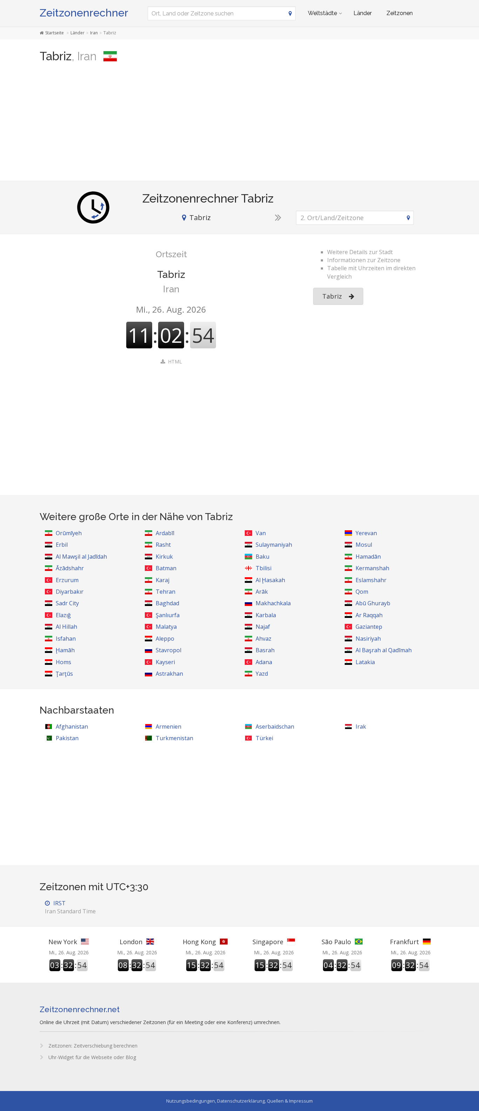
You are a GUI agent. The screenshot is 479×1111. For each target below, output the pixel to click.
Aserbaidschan (275, 726)
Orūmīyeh (69, 533)
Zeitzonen (399, 13)
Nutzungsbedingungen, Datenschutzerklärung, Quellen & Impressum (239, 1101)
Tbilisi (263, 568)
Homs (63, 662)
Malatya (166, 627)
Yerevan (366, 533)
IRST (70, 907)
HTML (175, 361)
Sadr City (67, 603)
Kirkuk (164, 556)
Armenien (168, 726)
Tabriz (332, 296)
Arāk (262, 591)
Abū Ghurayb (373, 603)
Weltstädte (322, 13)
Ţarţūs (64, 673)
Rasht (163, 544)
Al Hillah (66, 627)
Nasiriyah (368, 638)
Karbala (266, 615)
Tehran (165, 591)
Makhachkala (273, 603)
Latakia (365, 662)
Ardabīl (165, 533)
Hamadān (368, 556)
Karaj (162, 580)
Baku (262, 556)
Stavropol (168, 650)
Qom (362, 591)
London (131, 942)
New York (62, 942)
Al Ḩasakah (270, 580)
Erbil (62, 544)
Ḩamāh (65, 650)
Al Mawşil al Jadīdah (81, 556)
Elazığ (63, 615)
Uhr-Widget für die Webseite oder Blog (91, 1057)
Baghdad (167, 603)
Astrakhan (169, 673)
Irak (361, 726)
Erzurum (67, 580)
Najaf (263, 627)
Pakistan (67, 738)
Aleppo (165, 638)
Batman (166, 568)
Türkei (264, 738)
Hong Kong (199, 942)
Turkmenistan (174, 738)
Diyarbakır (69, 591)
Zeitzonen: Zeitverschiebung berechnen (92, 1045)
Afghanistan (72, 726)
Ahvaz (263, 638)
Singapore (267, 942)
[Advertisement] (239, 125)
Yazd (262, 673)
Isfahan (66, 638)
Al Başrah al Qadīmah (384, 650)
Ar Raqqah (369, 615)
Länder (362, 13)
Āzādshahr (70, 568)
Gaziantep (369, 627)
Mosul (364, 544)
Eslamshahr (371, 580)
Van (261, 533)
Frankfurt (404, 942)
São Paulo (336, 942)
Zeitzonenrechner (84, 13)
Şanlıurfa (168, 615)
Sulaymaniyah (274, 544)
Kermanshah (372, 568)
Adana (264, 662)
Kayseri (165, 662)
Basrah (265, 650)
